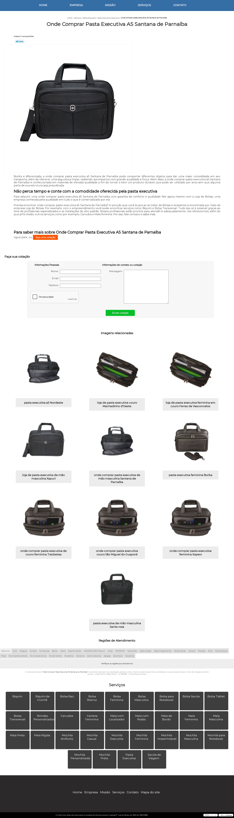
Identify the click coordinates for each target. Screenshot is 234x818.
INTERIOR (120, 651)
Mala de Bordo (166, 717)
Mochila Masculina (191, 737)
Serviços (144, 5)
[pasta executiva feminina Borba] (190, 443)
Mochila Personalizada (80, 756)
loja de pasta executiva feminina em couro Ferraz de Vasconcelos (190, 404)
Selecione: (5, 651)
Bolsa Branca (92, 698)
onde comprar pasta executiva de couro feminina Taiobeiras (43, 552)
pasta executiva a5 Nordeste (43, 402)
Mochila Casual (92, 737)
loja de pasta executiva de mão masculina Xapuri (43, 476)
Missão (110, 5)
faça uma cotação (45, 237)
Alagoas (23, 651)
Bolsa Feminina (116, 698)
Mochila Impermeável (167, 737)
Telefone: (54, 285)
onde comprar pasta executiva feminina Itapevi (191, 552)
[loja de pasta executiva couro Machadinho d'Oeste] (117, 370)
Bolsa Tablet (216, 696)
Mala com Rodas (142, 717)
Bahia (54, 651)
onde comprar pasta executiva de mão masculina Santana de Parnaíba (117, 478)
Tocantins (129, 656)
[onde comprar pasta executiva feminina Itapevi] (190, 518)
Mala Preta (17, 735)
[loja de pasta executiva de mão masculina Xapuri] (43, 443)
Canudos (67, 715)
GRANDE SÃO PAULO (94, 651)
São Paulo (118, 656)
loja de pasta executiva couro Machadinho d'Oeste (117, 404)
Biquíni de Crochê (42, 698)
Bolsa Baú (67, 696)
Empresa (76, 5)
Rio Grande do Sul (38, 656)
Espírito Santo (74, 651)
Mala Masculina (216, 717)
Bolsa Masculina (142, 698)
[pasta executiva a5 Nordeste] (43, 370)
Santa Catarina (94, 656)
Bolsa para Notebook (167, 698)
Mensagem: (116, 271)
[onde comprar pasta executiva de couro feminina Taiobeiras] (43, 518)
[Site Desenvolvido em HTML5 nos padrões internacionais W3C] (210, 815)
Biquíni (17, 696)
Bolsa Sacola (191, 696)
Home (43, 5)
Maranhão (132, 651)
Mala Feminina (191, 717)
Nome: (55, 271)
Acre (15, 651)
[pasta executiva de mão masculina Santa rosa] (117, 591)
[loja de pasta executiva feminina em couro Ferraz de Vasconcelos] (190, 370)
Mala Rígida (42, 735)
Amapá (33, 651)
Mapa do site (150, 792)
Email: (56, 278)
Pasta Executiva (129, 756)
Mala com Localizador (117, 717)
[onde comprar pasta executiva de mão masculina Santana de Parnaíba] (117, 443)
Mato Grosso (145, 651)
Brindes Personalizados (43, 717)
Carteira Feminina (92, 717)
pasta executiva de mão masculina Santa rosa (117, 625)
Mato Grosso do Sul (162, 651)
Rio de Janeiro (55, 656)
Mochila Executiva (116, 737)
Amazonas (44, 651)
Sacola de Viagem (154, 756)
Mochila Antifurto (67, 737)
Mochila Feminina (141, 737)
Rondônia (69, 656)
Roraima (80, 656)
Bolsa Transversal (17, 717)
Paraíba (201, 651)
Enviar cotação (120, 312)
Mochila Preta (104, 756)
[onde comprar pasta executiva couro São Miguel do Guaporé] (117, 518)
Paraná (191, 651)
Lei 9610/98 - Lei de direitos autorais (132, 674)
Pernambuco (221, 651)
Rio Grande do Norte (18, 656)
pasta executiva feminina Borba (190, 475)
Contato (179, 5)
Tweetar (19, 41)
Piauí (3, 656)
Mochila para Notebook (216, 737)
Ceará (63, 651)
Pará (210, 651)
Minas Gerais (180, 651)
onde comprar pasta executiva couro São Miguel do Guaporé (117, 552)
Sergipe (107, 656)
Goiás (110, 651)
